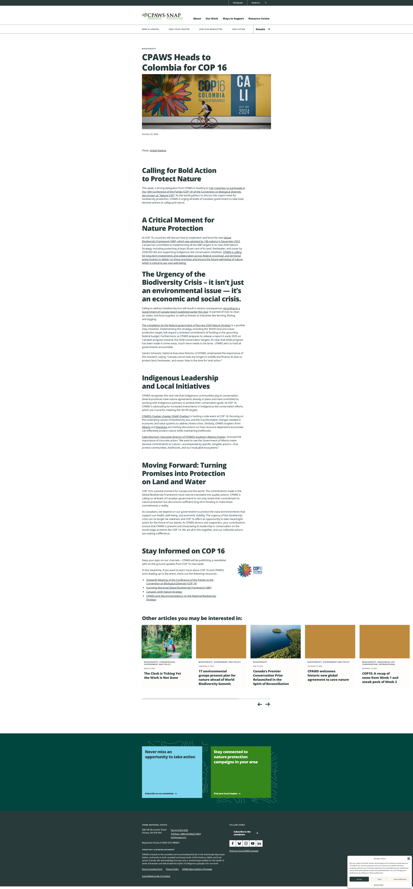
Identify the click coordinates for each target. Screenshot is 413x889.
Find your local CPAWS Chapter (243, 850)
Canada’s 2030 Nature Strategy (164, 591)
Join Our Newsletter (210, 29)
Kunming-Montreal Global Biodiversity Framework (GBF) (178, 587)
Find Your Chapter (179, 29)
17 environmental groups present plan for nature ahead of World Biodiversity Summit (217, 677)
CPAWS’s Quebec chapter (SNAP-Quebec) (166, 416)
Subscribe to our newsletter (159, 793)
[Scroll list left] (267, 704)
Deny (380, 879)
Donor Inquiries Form (152, 869)
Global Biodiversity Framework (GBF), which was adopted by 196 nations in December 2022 (191, 239)
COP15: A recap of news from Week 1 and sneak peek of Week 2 (380, 677)
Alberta (146, 427)
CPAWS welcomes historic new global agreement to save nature (328, 675)
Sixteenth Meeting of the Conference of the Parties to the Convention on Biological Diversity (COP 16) (179, 581)
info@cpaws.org (178, 837)
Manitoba (161, 427)
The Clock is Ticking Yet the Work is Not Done (162, 675)
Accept (359, 879)
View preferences (400, 879)
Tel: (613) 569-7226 (179, 830)
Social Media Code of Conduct (156, 876)
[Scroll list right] (259, 704)
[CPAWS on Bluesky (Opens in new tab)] (239, 844)
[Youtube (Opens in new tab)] (252, 844)
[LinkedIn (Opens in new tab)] (259, 844)
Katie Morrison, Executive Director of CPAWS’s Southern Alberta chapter (183, 437)
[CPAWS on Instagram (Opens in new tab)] (246, 844)
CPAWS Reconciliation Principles (197, 869)
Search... (256, 3)
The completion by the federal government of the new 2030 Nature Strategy (186, 325)
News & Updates (150, 29)
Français (238, 3)
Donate (260, 29)
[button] (409, 859)
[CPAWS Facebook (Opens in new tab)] (232, 844)
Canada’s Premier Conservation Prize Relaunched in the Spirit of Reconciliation (271, 677)
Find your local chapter (225, 793)
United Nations (158, 150)
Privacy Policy (378, 885)
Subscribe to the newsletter (243, 833)
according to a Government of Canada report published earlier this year (191, 310)
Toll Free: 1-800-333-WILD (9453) (186, 833)
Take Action (238, 29)
